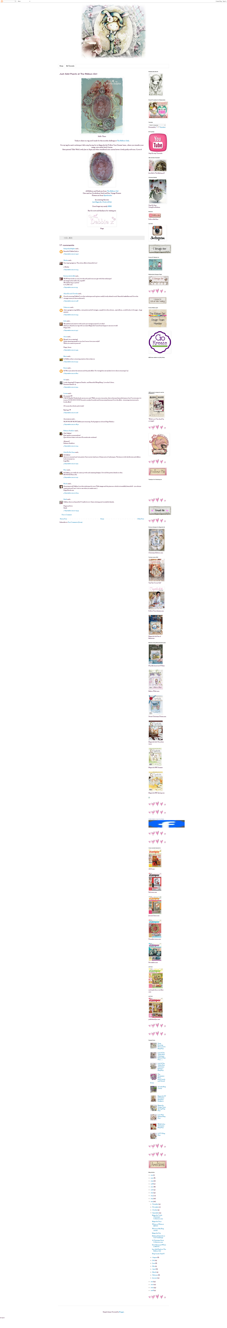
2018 (152, 1184)
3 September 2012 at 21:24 (70, 446)
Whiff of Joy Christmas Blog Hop (161, 1126)
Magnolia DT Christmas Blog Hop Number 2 (162, 1098)
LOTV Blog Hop (161, 1134)
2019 (152, 1181)
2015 (152, 1193)
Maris (65, 356)
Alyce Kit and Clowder (70, 294)
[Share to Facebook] (70, 238)
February (155, 1275)
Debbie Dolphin (152, 819)
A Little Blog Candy (162, 1088)
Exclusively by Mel (69, 276)
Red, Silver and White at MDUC (159, 1246)
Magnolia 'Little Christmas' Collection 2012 (157, 1217)
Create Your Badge (160, 819)
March (154, 1272)
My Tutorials (70, 66)
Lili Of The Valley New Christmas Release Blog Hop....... (161, 1056)
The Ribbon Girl (112, 191)
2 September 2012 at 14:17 (70, 330)
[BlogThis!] (66, 238)
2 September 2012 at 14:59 (70, 350)
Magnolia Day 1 (157, 1222)
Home (61, 66)
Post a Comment (67, 515)
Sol (64, 380)
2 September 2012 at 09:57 (71, 254)
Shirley (65, 260)
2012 (152, 1202)
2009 (152, 1288)
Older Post (140, 519)
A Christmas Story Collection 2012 (158, 1241)
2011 (152, 1282)
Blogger (121, 1312)
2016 (152, 1190)
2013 (152, 1199)
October (155, 1210)
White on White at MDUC (158, 1225)
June (153, 1263)
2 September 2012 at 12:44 (70, 315)
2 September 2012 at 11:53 (70, 287)
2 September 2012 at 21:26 (70, 413)
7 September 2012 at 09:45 (71, 511)
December (155, 1204)
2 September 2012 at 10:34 (70, 270)
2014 (152, 1196)
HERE (110, 206)
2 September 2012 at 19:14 (70, 387)
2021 (152, 1175)
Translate (162, 127)
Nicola (65, 484)
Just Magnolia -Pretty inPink (102, 202)
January (154, 1278)
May (153, 1266)
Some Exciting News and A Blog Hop (161, 1046)
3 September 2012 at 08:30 (71, 425)
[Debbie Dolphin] (167, 827)
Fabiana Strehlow (69, 431)
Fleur (65, 470)
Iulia (64, 321)
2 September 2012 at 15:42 (70, 362)
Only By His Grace (69, 452)
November (155, 1207)
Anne (65, 337)
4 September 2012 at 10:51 (70, 477)
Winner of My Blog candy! (158, 1229)
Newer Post (63, 519)
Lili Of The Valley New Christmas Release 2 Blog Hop (161, 1067)
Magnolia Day (156, 1233)
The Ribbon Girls (123, 141)
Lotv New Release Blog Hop (161, 1116)
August (154, 1258)
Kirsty (65, 368)
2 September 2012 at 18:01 (70, 374)
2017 (152, 1187)
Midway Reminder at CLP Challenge (158, 1237)
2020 (152, 1178)
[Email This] (65, 238)
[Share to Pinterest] (71, 238)
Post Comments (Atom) (75, 522)
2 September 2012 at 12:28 (70, 301)
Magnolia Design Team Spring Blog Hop (162, 1108)
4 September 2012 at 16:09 (71, 493)
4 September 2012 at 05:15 (70, 464)
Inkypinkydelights (69, 249)
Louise (65, 394)
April (154, 1269)
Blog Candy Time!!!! (158, 1254)
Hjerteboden (108, 195)
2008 (152, 1291)
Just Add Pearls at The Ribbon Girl (159, 1250)
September (155, 1213)
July (153, 1260)
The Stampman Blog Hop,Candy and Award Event (157, 1078)
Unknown (66, 307)
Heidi (65, 499)
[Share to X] (68, 238)
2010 (152, 1285)
